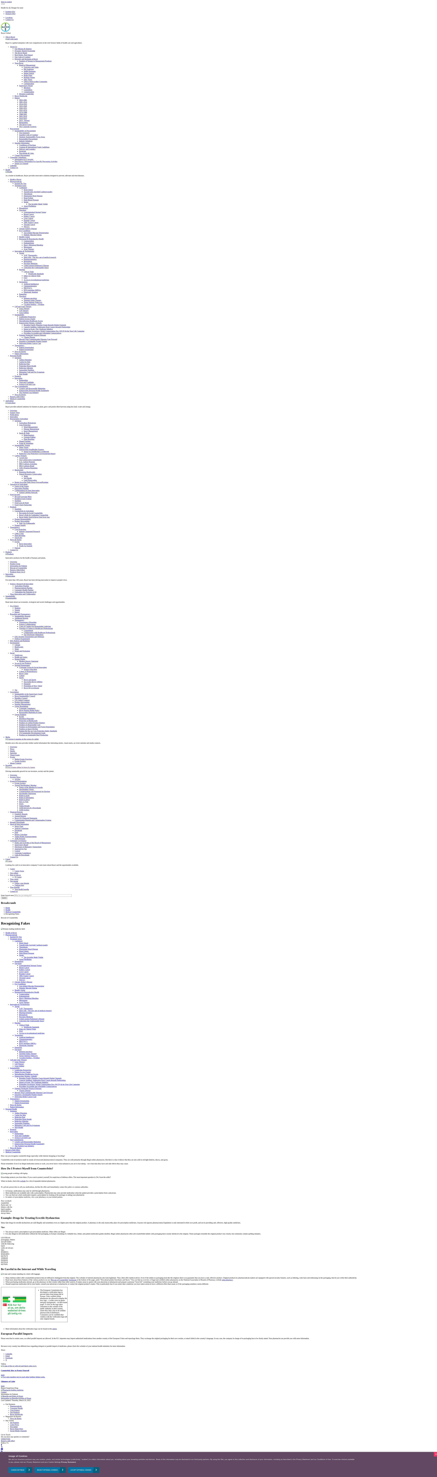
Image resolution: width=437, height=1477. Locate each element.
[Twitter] (2, 1447)
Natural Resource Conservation (30, 474)
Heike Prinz (28, 75)
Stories (12, 751)
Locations (9, 18)
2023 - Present (24, 120)
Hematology (23, 208)
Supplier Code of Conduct (28, 135)
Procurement (14, 129)
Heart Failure (28, 198)
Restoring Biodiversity (27, 472)
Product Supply (20, 525)
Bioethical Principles (26, 719)
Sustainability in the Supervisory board (28, 694)
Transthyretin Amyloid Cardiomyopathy (38, 192)
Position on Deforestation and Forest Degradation (37, 727)
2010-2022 (23, 118)
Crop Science (15, 1410)
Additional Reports (21, 618)
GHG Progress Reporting (28, 468)
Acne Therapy (29, 249)
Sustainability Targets (22, 445)
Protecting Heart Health (27, 366)
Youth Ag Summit (25, 546)
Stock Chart (19, 826)
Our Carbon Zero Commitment (30, 460)
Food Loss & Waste (22, 503)
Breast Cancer (29, 214)
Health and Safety (21, 657)
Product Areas (15, 564)
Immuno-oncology (30, 298)
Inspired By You (20, 184)
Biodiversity (19, 470)
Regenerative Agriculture (19, 419)
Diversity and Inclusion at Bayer (26, 59)
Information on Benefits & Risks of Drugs (16, 1398)
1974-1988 (23, 112)
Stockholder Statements (27, 794)
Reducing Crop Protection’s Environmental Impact (37, 454)
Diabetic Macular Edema (33, 235)
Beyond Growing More (23, 497)
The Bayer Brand (21, 53)
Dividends (18, 830)
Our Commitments (21, 386)
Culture (21, 676)
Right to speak (24, 796)
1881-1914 (23, 102)
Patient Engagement (26, 350)
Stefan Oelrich (29, 73)
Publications (14, 415)
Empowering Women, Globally (30, 323)
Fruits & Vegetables (26, 443)
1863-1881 (23, 100)
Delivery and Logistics (27, 149)
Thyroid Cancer (29, 225)
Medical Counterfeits (17, 399)
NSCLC (27, 227)
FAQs (21, 804)
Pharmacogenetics (30, 259)
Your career (14, 879)
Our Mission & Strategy (23, 49)
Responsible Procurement (28, 139)
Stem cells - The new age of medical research (40, 257)
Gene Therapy (24, 309)
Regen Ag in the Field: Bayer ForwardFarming (31, 482)
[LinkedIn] (2, 1451)
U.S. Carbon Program (27, 462)
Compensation (29, 84)
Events (17, 542)
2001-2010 (23, 116)
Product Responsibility (23, 519)
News (12, 749)
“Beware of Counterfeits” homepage (63, 1280)
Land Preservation (30, 480)
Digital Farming (24, 441)
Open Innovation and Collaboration (23, 594)
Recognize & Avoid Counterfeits (31, 513)
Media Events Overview (23, 759)
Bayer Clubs (23, 674)
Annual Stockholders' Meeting (25, 785)
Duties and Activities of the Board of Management (33, 843)
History (17, 98)
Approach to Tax (21, 849)
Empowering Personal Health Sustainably (34, 391)
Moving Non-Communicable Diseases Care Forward (38, 339)
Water (26, 476)
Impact (17, 612)
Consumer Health (16, 1408)
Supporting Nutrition (26, 370)
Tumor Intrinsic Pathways (33, 302)
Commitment (28, 630)
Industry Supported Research (29, 531)
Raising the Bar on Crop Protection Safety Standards (38, 731)
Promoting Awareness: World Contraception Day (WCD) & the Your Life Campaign (54, 331)
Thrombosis (28, 194)
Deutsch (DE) (10, 14)
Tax (16, 690)
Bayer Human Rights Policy (29, 710)
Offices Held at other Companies (35, 82)
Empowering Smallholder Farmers (31, 449)
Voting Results (24, 806)
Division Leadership (26, 94)
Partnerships (23, 380)
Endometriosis (29, 243)
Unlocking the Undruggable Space (36, 268)
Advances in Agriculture (19, 484)
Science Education (30, 669)
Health (7, 170)
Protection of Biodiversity (28, 721)
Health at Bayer (15, 179)
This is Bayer (10, 37)
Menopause (28, 247)
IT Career (18, 877)
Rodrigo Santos (29, 77)
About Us (13, 47)
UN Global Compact (22, 700)
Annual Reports (20, 816)
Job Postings (14, 1423)
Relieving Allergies (26, 368)
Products (18, 376)
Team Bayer (19, 63)
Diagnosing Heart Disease (33, 196)
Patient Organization (26, 347)
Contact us (14, 891)
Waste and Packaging (22, 651)
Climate (17, 645)
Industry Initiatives (25, 141)
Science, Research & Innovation (21, 584)
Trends (21, 253)
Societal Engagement (22, 665)
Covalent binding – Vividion (34, 304)
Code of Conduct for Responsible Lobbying (35, 626)
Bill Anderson (29, 69)
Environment (14, 643)
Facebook (9, 1358)
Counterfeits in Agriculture (24, 511)
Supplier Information (22, 143)
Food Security (15, 495)
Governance (14, 692)
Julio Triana (28, 79)
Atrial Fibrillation (30, 206)
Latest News (14, 1425)
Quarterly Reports (21, 814)
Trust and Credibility (26, 382)
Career (7, 859)
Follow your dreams (22, 883)
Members (27, 88)
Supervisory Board (26, 86)
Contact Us (9, 20)
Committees (28, 90)
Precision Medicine (30, 263)
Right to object (24, 800)
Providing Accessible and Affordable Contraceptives (42, 333)
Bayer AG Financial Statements (26, 818)
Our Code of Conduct (22, 57)
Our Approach (24, 133)
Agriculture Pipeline (22, 586)
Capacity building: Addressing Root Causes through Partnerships (47, 327)
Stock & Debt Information (19, 824)
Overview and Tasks (31, 67)
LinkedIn (8, 1354)
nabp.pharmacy (227, 1280)
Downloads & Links (26, 153)
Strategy (17, 608)
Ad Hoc (17, 779)
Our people (14, 881)
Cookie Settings (17, 1470)
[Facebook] (1, 1445)
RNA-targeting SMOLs (32, 290)
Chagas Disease (29, 337)
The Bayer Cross (25, 125)
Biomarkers (28, 261)
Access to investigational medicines (36, 280)
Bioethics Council (21, 698)
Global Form (5, 1439)
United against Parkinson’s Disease (36, 266)
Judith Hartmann (30, 71)
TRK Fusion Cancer (31, 222)
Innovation (18, 378)
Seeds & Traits (24, 433)
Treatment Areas (20, 186)
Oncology (22, 210)
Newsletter (14, 1427)
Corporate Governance (18, 841)
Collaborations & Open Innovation (27, 490)
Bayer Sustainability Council (25, 696)
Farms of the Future (22, 486)
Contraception (29, 241)
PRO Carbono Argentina (28, 464)
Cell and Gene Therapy (23, 306)
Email (7, 1356)
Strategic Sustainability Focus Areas (32, 137)
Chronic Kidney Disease (28, 229)
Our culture (14, 873)
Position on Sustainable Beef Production (33, 735)
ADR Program (20, 839)
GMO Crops (19, 533)
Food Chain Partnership (23, 505)
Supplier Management (22, 704)
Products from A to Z (17, 572)
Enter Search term (7, 895)
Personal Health (15, 356)
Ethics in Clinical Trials (32, 276)
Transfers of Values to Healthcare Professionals (36, 628)
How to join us (15, 875)
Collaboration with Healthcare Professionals (39, 633)
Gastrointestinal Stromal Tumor (35, 212)
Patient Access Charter (27, 319)
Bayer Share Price (16, 1429)
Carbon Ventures (21, 456)
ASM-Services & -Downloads (30, 808)
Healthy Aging (24, 237)
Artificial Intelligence (31, 284)
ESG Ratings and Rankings (20, 641)
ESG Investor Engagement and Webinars (29, 637)
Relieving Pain (24, 364)
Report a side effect (8, 1441)
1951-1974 (23, 110)
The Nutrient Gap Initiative (29, 393)
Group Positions (20, 715)
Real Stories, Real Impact (24, 55)
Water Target (23, 447)
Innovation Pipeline (22, 488)
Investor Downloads (17, 822)
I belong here (19, 885)
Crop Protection (24, 425)
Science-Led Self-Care (27, 384)
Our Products (15, 1412)
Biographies (23, 123)
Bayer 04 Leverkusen (31, 688)
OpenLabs (18, 538)
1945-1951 (23, 108)
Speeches (13, 753)
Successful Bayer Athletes (33, 682)
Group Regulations (21, 706)
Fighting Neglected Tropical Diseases (32, 335)
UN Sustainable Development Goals (32, 733)
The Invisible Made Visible (38, 204)
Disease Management (31, 429)
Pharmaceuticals (16, 181)
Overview (13, 411)
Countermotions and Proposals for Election (34, 791)
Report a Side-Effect (17, 570)
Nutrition (18, 501)
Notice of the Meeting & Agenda (31, 787)
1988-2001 (23, 114)
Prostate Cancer (29, 220)
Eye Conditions (24, 231)
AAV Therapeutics (30, 255)
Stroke (26, 202)
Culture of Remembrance (28, 671)
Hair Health (23, 374)
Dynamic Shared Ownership (25, 51)
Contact (3, 1392)
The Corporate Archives (27, 127)
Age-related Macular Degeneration (36, 233)
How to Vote (23, 802)
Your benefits (15, 887)
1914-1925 (23, 104)
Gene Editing (24, 313)
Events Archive (20, 761)
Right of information (26, 798)
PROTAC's (28, 288)
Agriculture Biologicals (27, 423)
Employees (19, 655)
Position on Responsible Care (29, 725)
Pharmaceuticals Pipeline (23, 588)
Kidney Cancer (29, 216)
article (54, 1329)
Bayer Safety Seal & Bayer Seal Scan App (34, 517)
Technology (23, 282)
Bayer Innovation (25, 544)
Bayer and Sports (30, 680)
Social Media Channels (18, 1431)
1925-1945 (23, 106)
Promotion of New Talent (33, 686)
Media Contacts (15, 763)
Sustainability (19, 315)
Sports (21, 678)
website (23, 1181)
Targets (17, 610)
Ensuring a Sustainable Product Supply (33, 341)
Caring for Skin (24, 362)
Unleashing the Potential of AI (25, 592)
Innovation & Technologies (24, 251)
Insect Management (31, 431)
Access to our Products (23, 663)
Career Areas (19, 871)
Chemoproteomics (30, 286)
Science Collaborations (27, 624)
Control (17, 851)
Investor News (15, 777)
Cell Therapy (24, 311)
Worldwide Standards (36, 274)
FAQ (25, 278)
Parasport (27, 684)
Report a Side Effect (17, 397)
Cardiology (23, 188)
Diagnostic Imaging (31, 292)
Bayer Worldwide (21, 96)
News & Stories (20, 352)
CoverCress (23, 458)
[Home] (5, 31)
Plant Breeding (29, 439)
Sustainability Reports (22, 616)
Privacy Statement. (68, 1462)
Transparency (19, 345)
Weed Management (31, 427)
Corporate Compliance (18, 157)
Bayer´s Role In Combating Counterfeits (33, 515)
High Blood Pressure (31, 200)
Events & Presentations (18, 781)
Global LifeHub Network (28, 493)
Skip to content (6, 2)
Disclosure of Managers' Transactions (28, 847)
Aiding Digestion (25, 360)
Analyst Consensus (21, 828)
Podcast (17, 548)
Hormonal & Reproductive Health (31, 239)
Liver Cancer (28, 218)
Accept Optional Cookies (80, 1470)
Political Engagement (22, 639)
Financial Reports (16, 812)
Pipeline (22, 270)
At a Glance (14, 606)
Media (7, 737)
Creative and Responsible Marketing (32, 388)
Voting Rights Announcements (26, 837)
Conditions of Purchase (27, 145)
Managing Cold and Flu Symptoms (31, 372)
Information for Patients (18, 566)
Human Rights (20, 659)
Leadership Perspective (27, 317)
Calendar (13, 166)
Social (12, 653)
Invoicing (22, 151)
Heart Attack (28, 190)
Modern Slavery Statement (28, 661)
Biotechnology (29, 435)
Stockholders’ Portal (26, 789)
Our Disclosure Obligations (33, 635)
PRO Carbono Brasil (26, 466)
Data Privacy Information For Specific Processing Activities (36, 161)
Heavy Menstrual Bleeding (33, 245)
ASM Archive (24, 810)
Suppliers (18, 509)
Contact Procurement (22, 155)
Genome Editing (30, 437)
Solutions (18, 358)
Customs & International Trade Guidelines (34, 147)
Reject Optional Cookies (47, 1470)
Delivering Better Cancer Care (30, 343)
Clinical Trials (29, 272)
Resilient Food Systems (23, 499)
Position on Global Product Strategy (32, 723)
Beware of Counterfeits (18, 568)
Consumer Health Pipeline (24, 590)
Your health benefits (22, 889)
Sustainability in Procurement (25, 131)
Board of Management (27, 65)
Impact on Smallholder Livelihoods (36, 452)
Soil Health (28, 478)
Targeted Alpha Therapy (32, 300)
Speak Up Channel (21, 164)
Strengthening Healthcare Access (31, 321)
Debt (16, 832)
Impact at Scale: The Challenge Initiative (38, 329)
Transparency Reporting (27, 622)
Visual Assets (15, 755)
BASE (21, 717)
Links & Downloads (22, 855)
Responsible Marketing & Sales (30, 712)
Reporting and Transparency (20, 614)
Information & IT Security (24, 159)
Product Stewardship (22, 521)
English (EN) (10, 12)
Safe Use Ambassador (27, 523)
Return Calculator (21, 834)
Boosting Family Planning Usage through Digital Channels (45, 325)
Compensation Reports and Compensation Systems (33, 820)
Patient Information (21, 354)
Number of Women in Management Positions (35, 61)
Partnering (23, 294)
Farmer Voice (15, 413)
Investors (8, 765)
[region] (218, 1464)
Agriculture (9, 401)
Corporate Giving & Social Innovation (33, 667)
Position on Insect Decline (28, 729)
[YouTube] (2, 1449)
